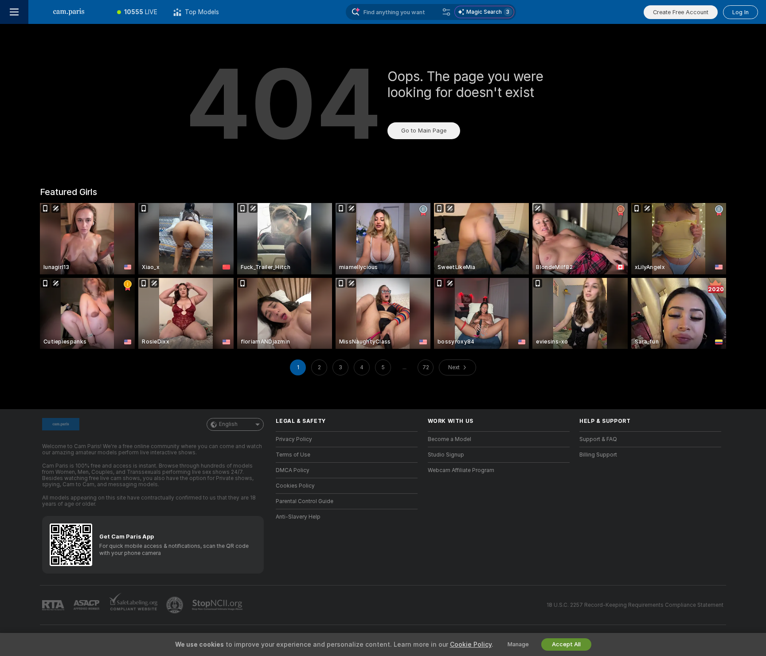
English (228, 424)
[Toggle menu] (14, 12)
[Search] (446, 12)
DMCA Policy (292, 470)
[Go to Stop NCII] (218, 605)
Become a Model (449, 439)
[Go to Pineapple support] (175, 605)
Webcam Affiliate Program (461, 470)
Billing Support (598, 455)
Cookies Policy (295, 486)
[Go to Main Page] (68, 12)
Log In (740, 12)
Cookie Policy (471, 644)
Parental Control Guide (304, 501)
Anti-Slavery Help (298, 517)
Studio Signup (446, 455)
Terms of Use (293, 455)
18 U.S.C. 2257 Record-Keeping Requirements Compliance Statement (635, 605)
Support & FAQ (598, 439)
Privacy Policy (294, 439)
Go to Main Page (423, 130)
